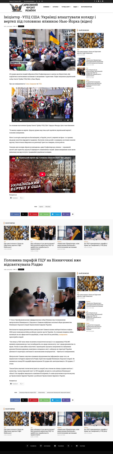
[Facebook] (95, 1)
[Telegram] (99, 1)
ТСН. (40, 84)
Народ (87, 80)
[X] (101, 1)
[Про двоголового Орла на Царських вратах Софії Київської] (90, 40)
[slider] (41, 120)
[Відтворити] (14, 120)
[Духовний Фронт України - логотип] (23, 7)
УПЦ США (47, 206)
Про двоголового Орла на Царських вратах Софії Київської (89, 52)
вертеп (41, 206)
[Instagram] (97, 1)
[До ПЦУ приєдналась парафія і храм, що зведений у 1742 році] (96, 233)
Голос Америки (30, 84)
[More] (73, 214)
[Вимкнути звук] (68, 120)
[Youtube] (103, 1)
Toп (78, 49)
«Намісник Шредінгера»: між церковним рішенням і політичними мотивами (94, 61)
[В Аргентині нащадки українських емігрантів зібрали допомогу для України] (81, 84)
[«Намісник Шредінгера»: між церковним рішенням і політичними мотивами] (81, 62)
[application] (42, 104)
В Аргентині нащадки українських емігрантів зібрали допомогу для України (93, 84)
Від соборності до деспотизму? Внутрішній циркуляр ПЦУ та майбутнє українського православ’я (94, 73)
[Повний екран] (71, 120)
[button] (83, 1)
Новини (21, 26)
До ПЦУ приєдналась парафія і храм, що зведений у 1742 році (96, 244)
